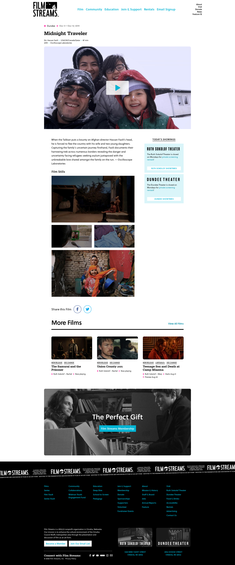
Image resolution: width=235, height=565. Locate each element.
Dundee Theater (173, 494)
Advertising (171, 511)
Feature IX (197, 14)
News (199, 11)
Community (94, 9)
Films (46, 486)
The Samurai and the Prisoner (66, 368)
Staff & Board (148, 494)
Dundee (51, 25)
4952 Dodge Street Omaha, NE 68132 (173, 553)
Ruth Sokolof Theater (176, 490)
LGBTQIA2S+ (160, 362)
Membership (123, 490)
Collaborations (75, 490)
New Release (56, 362)
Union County (110, 366)
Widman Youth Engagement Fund (77, 496)
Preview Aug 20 (151, 377)
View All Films (176, 323)
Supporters (123, 502)
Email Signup (166, 9)
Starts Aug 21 (170, 374)
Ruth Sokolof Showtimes (164, 168)
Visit (200, 6)
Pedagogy (97, 498)
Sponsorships (124, 498)
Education (112, 9)
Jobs (144, 498)
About (199, 4)
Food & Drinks (172, 498)
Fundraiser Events (126, 511)
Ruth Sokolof (58, 374)
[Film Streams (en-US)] (46, 9)
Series (47, 490)
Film (80, 9)
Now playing (80, 374)
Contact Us (171, 515)
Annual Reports (149, 502)
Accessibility (171, 502)
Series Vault (49, 498)
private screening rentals (162, 158)
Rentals (149, 9)
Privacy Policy (70, 558)
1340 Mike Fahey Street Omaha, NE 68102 (135, 553)
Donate (198, 9)
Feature (145, 507)
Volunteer (122, 507)
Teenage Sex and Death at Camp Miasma (161, 368)
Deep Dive (97, 490)
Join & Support (131, 9)
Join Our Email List (80, 543)
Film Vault (48, 494)
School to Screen (101, 494)
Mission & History (150, 490)
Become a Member (55, 543)
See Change (69, 362)
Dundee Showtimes (164, 199)
